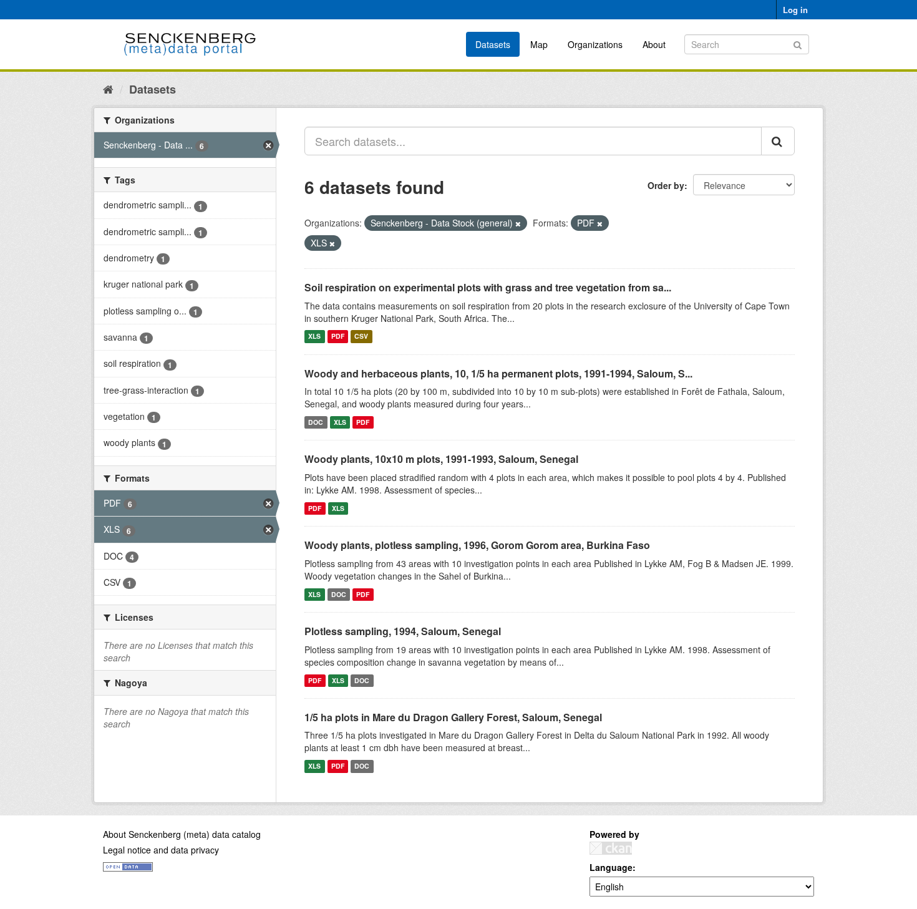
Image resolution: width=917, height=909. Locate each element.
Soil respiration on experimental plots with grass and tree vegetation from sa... (487, 287)
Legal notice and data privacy (161, 849)
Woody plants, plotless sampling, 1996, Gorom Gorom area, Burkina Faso (477, 545)
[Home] (108, 88)
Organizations (595, 44)
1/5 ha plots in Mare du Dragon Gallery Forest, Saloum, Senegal (453, 717)
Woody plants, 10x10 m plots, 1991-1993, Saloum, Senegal (441, 459)
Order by (666, 185)
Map (539, 44)
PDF (337, 336)
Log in (795, 10)
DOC (315, 422)
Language (611, 867)
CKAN (611, 848)
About (654, 44)
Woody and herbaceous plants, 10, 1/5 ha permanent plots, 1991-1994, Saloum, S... (498, 373)
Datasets (492, 44)
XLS (314, 336)
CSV (361, 336)
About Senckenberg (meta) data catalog (182, 834)
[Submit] (797, 43)
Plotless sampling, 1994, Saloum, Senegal (402, 631)
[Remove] (518, 223)
